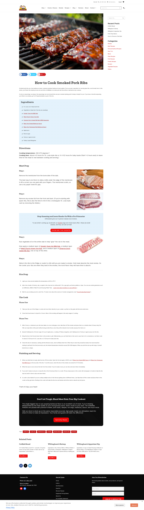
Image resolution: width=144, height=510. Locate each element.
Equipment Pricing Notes (62, 493)
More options (120, 505)
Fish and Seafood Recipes (114, 48)
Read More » (23, 456)
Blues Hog (33, 431)
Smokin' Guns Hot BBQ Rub (31, 113)
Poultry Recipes (112, 61)
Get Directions (112, 2)
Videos (109, 69)
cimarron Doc (41, 431)
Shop (43, 8)
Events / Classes (52, 8)
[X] (25, 466)
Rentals (61, 8)
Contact (92, 8)
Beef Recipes (111, 46)
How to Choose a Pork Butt (115, 36)
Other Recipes (111, 56)
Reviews (80, 8)
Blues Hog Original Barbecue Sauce (33, 123)
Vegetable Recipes (113, 66)
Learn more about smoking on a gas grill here (64, 288)
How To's (110, 51)
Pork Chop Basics (112, 33)
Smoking (74, 431)
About (86, 8)
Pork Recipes (111, 59)
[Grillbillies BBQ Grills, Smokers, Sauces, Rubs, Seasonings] (23, 8)
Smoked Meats (57, 431)
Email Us (58, 488)
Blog (74, 8)
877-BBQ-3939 (28, 480)
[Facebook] (21, 466)
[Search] (120, 7)
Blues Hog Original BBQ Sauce (81, 360)
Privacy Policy (10, 507)
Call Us (57, 483)
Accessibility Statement (62, 498)
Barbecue (25, 431)
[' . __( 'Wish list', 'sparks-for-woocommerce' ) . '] (123, 2)
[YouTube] (21, 488)
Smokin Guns (66, 431)
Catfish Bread (24, 444)
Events (60, 223)
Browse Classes (60, 491)
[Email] (30, 466)
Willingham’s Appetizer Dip (88, 444)
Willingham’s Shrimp (57, 444)
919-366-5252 (103, 2)
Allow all (134, 505)
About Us (58, 496)
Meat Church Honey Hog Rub (31, 117)
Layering (49, 431)
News (109, 54)
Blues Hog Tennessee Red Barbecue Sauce (35, 127)
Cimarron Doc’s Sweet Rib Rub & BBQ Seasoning (36, 120)
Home (57, 480)
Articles (110, 43)
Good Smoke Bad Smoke (83, 292)
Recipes (67, 8)
